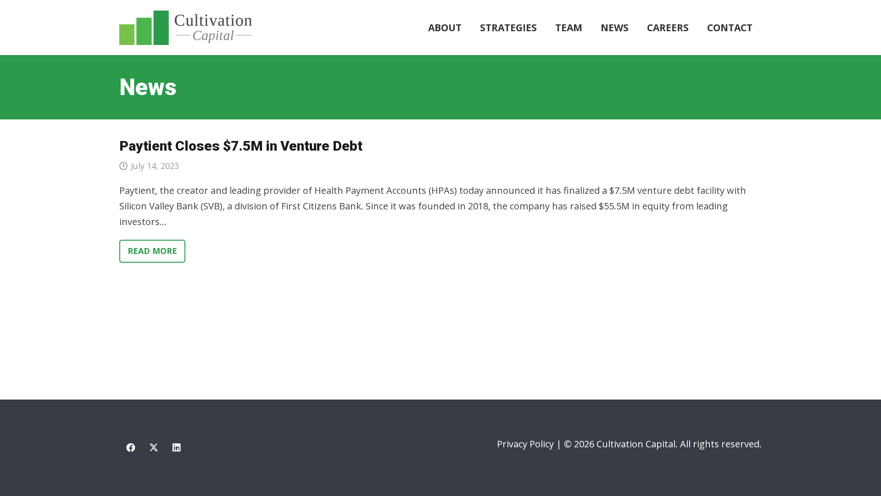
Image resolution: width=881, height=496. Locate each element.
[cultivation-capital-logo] (185, 28)
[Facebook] (130, 447)
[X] (153, 447)
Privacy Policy (525, 444)
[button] (543, 27)
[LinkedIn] (176, 447)
